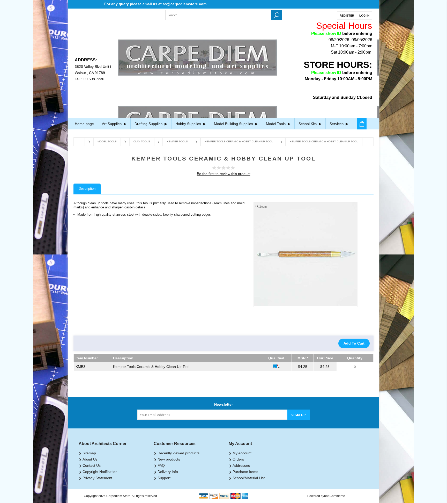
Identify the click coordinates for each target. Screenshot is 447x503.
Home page (84, 124)
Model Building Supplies (234, 124)
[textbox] (218, 15)
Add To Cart (354, 343)
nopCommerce (334, 496)
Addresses (241, 465)
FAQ (161, 465)
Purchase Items (245, 472)
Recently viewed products (178, 453)
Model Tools (276, 124)
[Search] (276, 15)
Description (87, 189)
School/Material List (249, 478)
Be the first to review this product (223, 174)
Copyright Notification (100, 472)
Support (164, 478)
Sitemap (89, 453)
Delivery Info (168, 472)
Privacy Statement (97, 478)
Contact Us (92, 465)
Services (337, 124)
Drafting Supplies (149, 124)
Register (347, 15)
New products (169, 459)
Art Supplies (112, 124)
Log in (364, 15)
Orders (238, 459)
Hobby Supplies (188, 124)
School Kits (308, 124)
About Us (90, 459)
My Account (242, 453)
